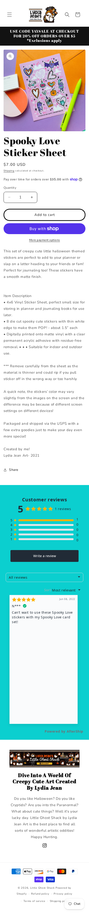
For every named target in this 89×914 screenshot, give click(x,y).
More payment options (44, 240)
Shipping (9, 170)
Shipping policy (60, 901)
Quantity (10, 188)
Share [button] (13, 470)
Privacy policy (63, 894)
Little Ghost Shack (42, 888)
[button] (9, 14)
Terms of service (34, 901)
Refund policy (40, 894)
